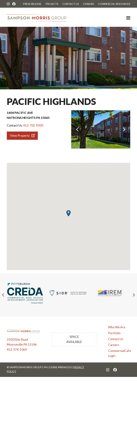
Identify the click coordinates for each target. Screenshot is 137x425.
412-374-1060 (17, 349)
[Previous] (77, 129)
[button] (128, 17)
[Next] (124, 129)
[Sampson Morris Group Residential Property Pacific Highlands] (100, 129)
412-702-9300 (33, 125)
